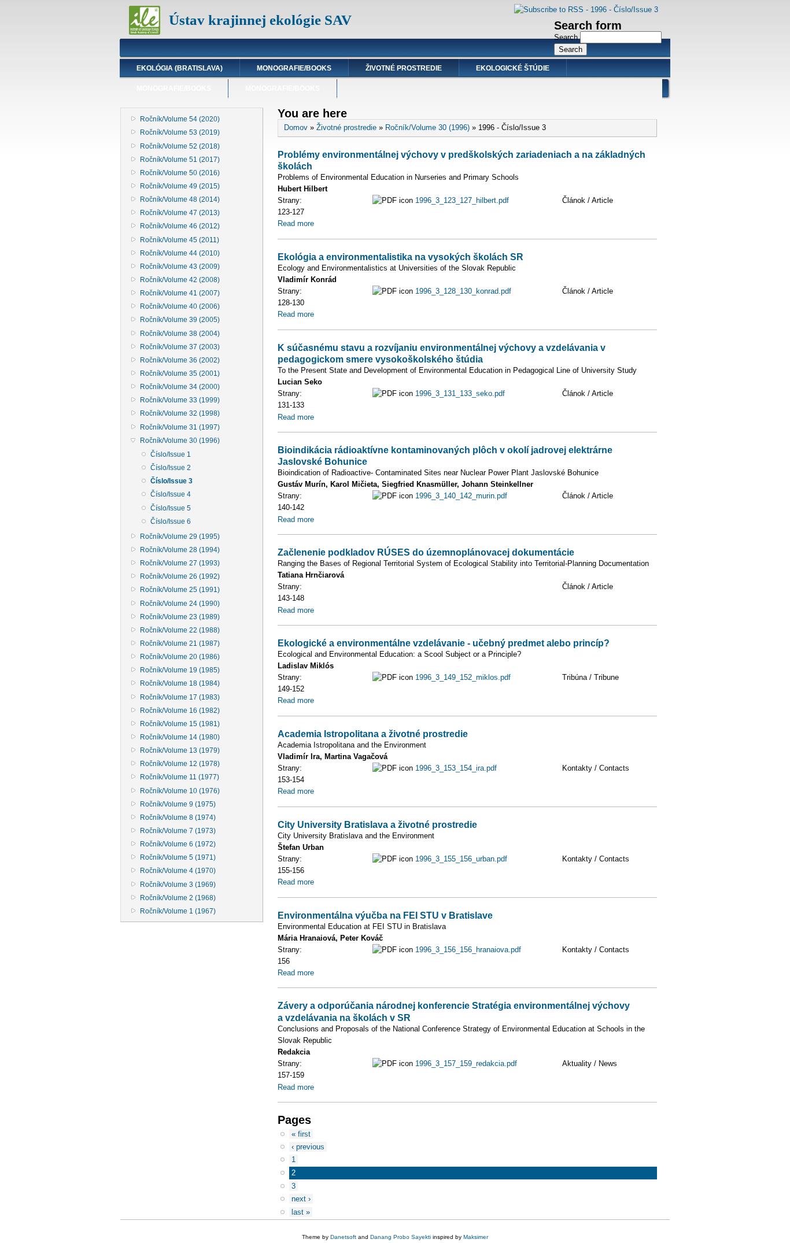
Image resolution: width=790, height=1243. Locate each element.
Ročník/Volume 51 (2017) (180, 160)
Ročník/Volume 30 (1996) (180, 440)
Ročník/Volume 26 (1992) (180, 576)
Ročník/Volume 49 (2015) (180, 186)
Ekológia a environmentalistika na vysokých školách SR (400, 256)
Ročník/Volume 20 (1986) (180, 657)
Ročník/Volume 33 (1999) (180, 400)
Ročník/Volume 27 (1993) (180, 563)
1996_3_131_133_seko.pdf (460, 393)
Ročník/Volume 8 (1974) (178, 817)
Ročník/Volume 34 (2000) (180, 387)
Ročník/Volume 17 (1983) (180, 697)
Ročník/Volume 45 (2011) (179, 240)
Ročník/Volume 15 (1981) (180, 724)
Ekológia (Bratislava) (179, 68)
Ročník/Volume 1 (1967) (178, 911)
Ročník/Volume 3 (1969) (178, 885)
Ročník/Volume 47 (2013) (180, 213)
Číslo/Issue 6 (170, 521)
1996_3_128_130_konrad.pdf (463, 291)
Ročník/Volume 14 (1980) (180, 737)
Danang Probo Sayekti (400, 1237)
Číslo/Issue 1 (170, 454)
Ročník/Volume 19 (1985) (180, 670)
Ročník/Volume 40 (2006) (180, 306)
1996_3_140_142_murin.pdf (461, 495)
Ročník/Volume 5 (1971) (178, 857)
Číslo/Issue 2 (170, 468)
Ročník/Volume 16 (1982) (180, 710)
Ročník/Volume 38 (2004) (180, 334)
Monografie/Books (294, 68)
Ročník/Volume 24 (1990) (180, 604)
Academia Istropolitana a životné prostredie (373, 733)
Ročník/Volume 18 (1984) (180, 683)
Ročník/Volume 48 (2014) (180, 199)
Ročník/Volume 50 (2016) (180, 173)
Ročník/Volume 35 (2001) (180, 373)
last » (300, 1212)
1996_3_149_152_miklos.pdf (463, 677)
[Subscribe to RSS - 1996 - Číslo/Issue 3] (586, 9)
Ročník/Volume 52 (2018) (180, 146)
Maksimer (475, 1237)
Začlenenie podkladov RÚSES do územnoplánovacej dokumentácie (426, 552)
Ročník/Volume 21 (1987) (180, 643)
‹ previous (307, 1146)
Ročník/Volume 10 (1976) (180, 791)
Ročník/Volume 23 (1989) (180, 617)
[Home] (144, 32)
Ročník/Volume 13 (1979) (180, 750)
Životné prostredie (404, 68)
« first (301, 1134)
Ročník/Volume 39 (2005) (180, 320)
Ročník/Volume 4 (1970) (178, 871)
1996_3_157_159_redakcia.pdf (466, 1063)
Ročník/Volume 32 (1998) (180, 413)
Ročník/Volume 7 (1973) (178, 831)
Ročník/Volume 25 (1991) (180, 590)
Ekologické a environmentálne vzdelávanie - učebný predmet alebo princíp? (444, 643)
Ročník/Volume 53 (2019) (180, 132)
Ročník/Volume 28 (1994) (180, 550)
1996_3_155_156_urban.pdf (461, 858)
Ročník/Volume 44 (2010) (180, 253)
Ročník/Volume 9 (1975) (178, 804)
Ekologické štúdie (512, 68)
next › (301, 1198)
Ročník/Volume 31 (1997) (180, 427)
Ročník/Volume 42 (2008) (180, 280)
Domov (296, 127)
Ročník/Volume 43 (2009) (180, 266)
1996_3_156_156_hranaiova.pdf (468, 949)
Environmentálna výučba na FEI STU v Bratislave (385, 915)
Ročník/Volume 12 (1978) (180, 764)
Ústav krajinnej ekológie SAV (260, 20)
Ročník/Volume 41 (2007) (180, 293)
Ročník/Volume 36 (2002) (180, 360)
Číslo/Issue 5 (170, 508)
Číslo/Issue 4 (170, 494)
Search (567, 37)
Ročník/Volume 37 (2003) (180, 347)
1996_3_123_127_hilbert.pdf (462, 200)
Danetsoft (343, 1237)
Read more (296, 223)
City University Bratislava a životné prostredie (377, 824)
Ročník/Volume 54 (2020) (180, 119)
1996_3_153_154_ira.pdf (456, 768)
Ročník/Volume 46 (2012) (180, 226)
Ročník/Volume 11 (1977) (179, 777)
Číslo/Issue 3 (171, 481)
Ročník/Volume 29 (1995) (180, 536)
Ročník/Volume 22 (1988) (180, 630)
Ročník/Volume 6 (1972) (178, 844)
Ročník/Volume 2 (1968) (178, 898)
